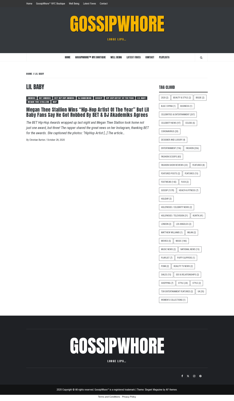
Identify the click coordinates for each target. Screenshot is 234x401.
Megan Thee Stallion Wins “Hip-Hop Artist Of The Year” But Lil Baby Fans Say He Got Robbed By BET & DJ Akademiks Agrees (87, 112)
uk (201, 291)
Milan (191, 232)
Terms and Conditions (109, 396)
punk (165, 266)
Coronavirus (169, 131)
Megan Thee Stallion (38, 101)
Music (181, 241)
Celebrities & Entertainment (178, 114)
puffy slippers (186, 257)
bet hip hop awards (64, 98)
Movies (166, 241)
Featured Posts (170, 173)
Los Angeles (183, 224)
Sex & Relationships (187, 274)
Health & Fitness (188, 190)
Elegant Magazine (153, 389)
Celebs (190, 123)
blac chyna (168, 106)
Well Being (74, 3)
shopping (167, 283)
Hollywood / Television (174, 215)
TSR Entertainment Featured (177, 291)
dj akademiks (85, 98)
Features (191, 173)
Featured (198, 165)
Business (186, 106)
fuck (185, 182)
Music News (168, 249)
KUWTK (198, 215)
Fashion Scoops (171, 156)
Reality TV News (183, 266)
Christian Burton (37, 139)
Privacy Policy (129, 396)
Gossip (98, 98)
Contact (104, 3)
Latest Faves (89, 3)
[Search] (201, 57)
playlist (166, 257)
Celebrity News (171, 123)
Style (183, 283)
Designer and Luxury (173, 139)
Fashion (192, 148)
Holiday (166, 198)
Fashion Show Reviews (174, 165)
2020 (164, 97)
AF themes (171, 389)
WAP (55, 101)
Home (29, 3)
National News (190, 249)
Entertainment (171, 148)
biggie (200, 97)
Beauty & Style (182, 97)
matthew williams (172, 232)
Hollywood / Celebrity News (176, 207)
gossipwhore (117, 24)
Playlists (164, 57)
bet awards (45, 98)
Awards (31, 98)
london (166, 224)
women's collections (173, 300)
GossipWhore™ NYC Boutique (50, 3)
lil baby (141, 98)
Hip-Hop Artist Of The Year (120, 98)
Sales (166, 274)
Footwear (168, 182)
